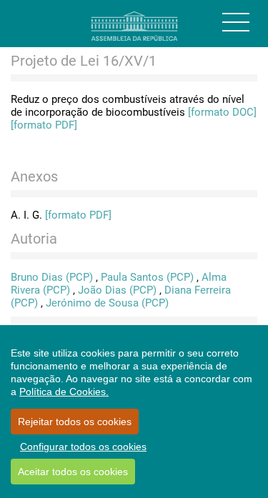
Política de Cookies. (64, 391)
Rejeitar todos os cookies (74, 421)
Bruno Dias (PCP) (52, 277)
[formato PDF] (44, 125)
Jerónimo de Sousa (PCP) (107, 303)
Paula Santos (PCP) (147, 277)
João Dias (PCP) (117, 290)
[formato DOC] (222, 112)
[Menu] (235, 22)
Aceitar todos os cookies (73, 471)
